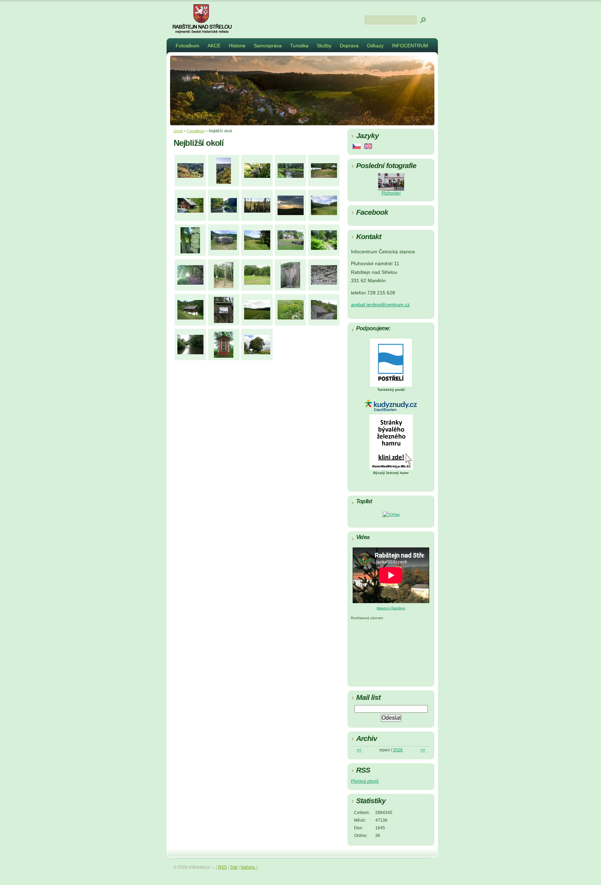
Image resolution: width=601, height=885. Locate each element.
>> (422, 750)
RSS (222, 867)
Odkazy (375, 45)
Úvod (178, 131)
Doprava (349, 45)
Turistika (299, 45)
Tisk (234, 867)
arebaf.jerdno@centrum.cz (380, 304)
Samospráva (268, 45)
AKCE (214, 45)
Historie (237, 45)
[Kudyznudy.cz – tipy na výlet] (391, 410)
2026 (398, 750)
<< (358, 750)
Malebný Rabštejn (391, 608)
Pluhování (391, 193)
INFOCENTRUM (410, 45)
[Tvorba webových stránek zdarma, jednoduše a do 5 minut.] (213, 867)
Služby (324, 45)
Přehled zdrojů (365, 781)
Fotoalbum (187, 45)
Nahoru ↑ (249, 867)
